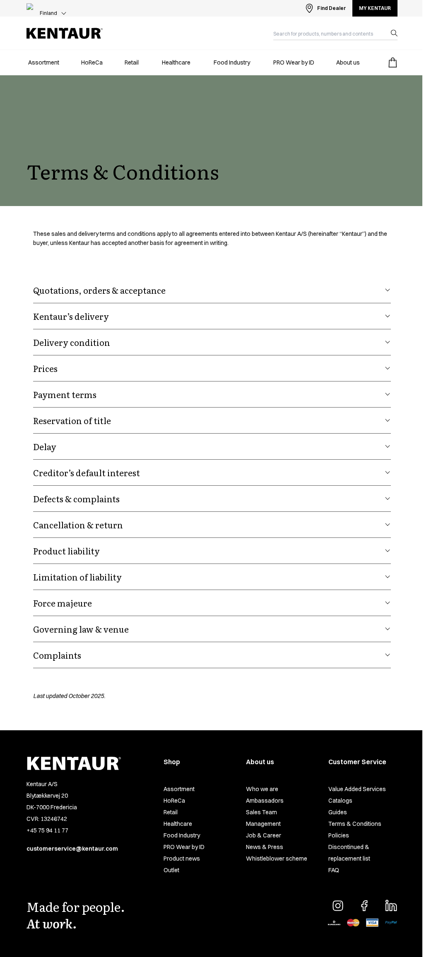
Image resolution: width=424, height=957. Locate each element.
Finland (48, 13)
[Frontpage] (64, 33)
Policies (338, 835)
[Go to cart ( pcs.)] (393, 62)
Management (263, 823)
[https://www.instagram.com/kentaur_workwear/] (337, 905)
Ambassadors (265, 800)
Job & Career (263, 835)
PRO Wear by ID (184, 847)
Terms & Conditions (354, 823)
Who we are (262, 789)
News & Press (264, 847)
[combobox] (329, 33)
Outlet (171, 870)
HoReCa (174, 800)
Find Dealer (331, 8)
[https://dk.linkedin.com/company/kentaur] (391, 905)
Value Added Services (357, 789)
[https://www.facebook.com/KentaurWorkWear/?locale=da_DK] (364, 905)
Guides (337, 812)
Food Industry (182, 835)
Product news (182, 858)
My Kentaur (375, 8)
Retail (171, 812)
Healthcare (178, 823)
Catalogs (340, 800)
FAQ (333, 870)
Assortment (179, 789)
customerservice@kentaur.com (72, 848)
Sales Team (261, 812)
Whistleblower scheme (276, 858)
